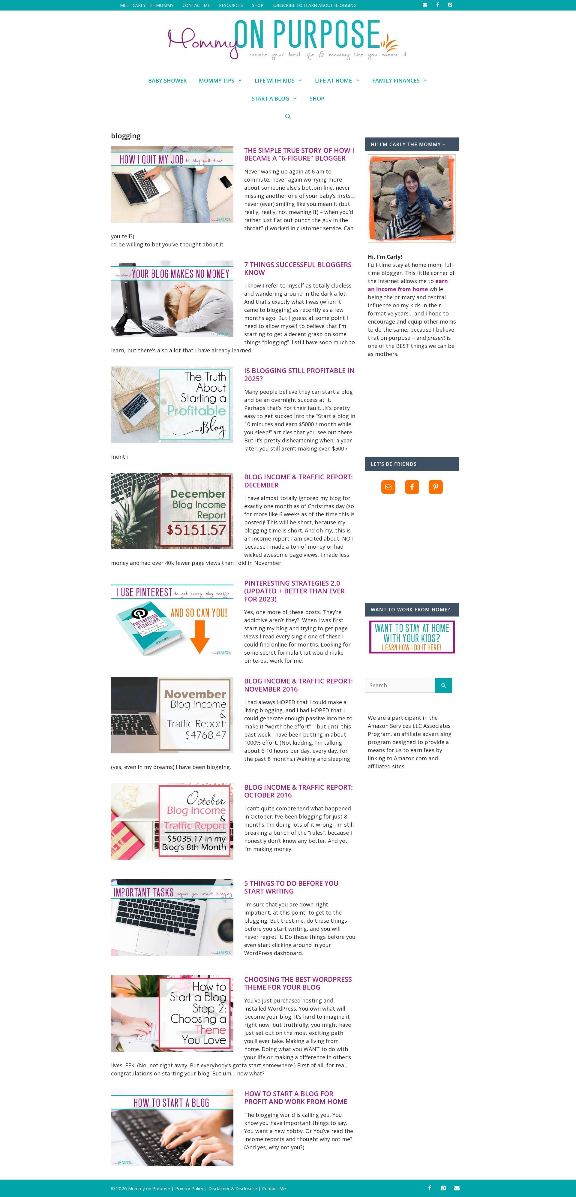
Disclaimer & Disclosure (232, 1188)
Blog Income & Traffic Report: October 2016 (298, 790)
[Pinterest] (443, 1188)
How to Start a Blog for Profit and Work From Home (295, 1097)
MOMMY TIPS (216, 80)
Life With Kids (275, 80)
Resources (231, 5)
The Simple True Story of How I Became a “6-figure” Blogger (299, 154)
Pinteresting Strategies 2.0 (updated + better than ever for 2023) (294, 590)
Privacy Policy (189, 1188)
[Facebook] (429, 1188)
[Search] (443, 685)
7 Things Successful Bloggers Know (298, 268)
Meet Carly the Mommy (146, 5)
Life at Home (333, 80)
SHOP (257, 5)
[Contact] (457, 1188)
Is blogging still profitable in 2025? (299, 374)
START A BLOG (270, 98)
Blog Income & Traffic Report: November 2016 (298, 684)
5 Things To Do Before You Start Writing (291, 887)
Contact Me (196, 5)
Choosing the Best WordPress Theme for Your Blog (298, 983)
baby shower (167, 80)
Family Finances (396, 80)
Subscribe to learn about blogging (314, 5)
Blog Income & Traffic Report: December (298, 480)
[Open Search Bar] (288, 116)
